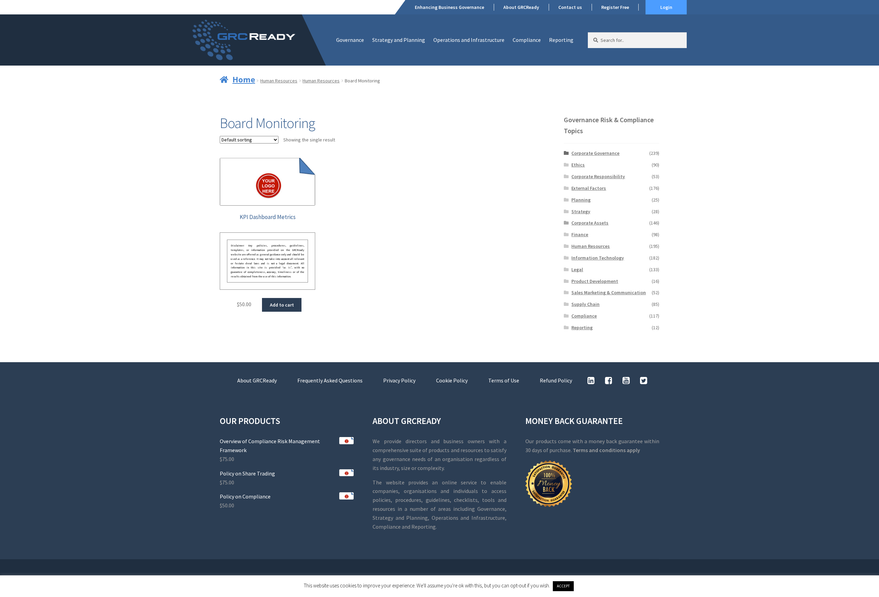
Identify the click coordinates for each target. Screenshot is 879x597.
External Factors (588, 188)
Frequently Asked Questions (330, 380)
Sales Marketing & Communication (608, 292)
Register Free (615, 7)
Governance (350, 39)
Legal (577, 269)
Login (666, 7)
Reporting (561, 39)
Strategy (580, 211)
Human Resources (278, 81)
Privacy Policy (399, 380)
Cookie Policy (452, 380)
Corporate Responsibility (598, 176)
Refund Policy (556, 380)
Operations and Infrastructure (468, 39)
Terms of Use (503, 380)
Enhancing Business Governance (449, 7)
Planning (581, 200)
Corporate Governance (595, 153)
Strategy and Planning (398, 39)
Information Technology (597, 258)
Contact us (570, 7)
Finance (579, 234)
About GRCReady (521, 7)
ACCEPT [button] (563, 586)
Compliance (527, 39)
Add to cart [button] (282, 305)
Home (243, 79)
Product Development (594, 281)
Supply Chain (585, 304)
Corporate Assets (589, 223)
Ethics (578, 165)
